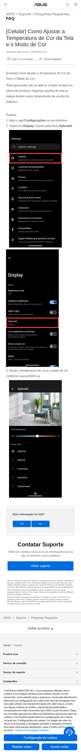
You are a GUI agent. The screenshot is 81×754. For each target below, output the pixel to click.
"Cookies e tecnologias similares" (32, 730)
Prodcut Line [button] (10, 654)
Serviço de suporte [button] (14, 672)
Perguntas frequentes (52, 14)
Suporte (25, 14)
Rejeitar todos (21, 747)
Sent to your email (22, 59)
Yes (22, 524)
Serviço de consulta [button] (14, 663)
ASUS (10, 14)
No (40, 524)
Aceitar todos (59, 747)
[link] (40, 4)
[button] (5, 4)
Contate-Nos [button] (10, 681)
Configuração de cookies (40, 738)
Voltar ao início (39, 628)
